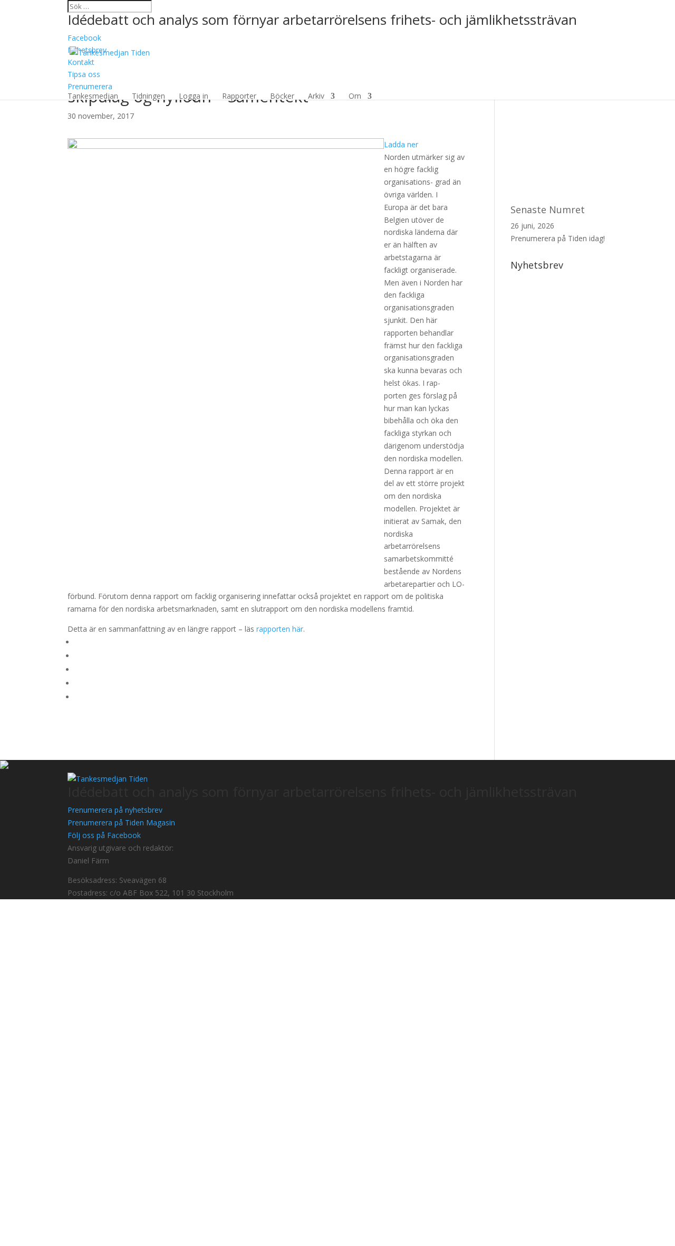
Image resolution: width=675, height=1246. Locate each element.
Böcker (282, 96)
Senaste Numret (547, 209)
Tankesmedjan (93, 96)
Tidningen (148, 96)
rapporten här (278, 629)
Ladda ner (401, 144)
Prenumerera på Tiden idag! (557, 238)
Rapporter (239, 96)
